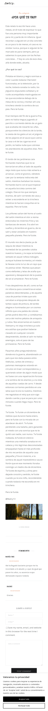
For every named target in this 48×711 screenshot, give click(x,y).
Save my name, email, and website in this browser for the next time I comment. (23, 631)
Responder (14, 561)
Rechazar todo (24, 706)
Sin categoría (24, 13)
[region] (24, 692)
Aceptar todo (24, 699)
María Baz (10, 557)
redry (9, 587)
